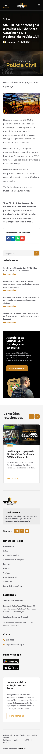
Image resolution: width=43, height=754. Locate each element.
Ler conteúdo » (9, 274)
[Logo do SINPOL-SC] (22, 5)
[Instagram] (21, 531)
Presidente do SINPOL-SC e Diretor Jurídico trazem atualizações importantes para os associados (21, 284)
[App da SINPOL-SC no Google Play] (11, 661)
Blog (8, 19)
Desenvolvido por (10, 749)
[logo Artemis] (22, 748)
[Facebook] (16, 531)
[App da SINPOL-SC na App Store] (11, 667)
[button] (39, 5)
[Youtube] (27, 531)
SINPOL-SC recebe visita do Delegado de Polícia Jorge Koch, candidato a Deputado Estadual (21, 316)
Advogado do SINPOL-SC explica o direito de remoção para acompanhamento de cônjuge (21, 300)
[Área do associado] (6, 5)
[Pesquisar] (36, 253)
